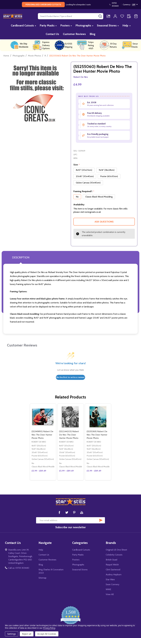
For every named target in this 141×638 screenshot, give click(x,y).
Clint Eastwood (113, 569)
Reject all (26, 633)
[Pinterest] (74, 512)
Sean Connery (112, 584)
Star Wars (110, 579)
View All (110, 594)
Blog (92, 34)
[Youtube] (81, 512)
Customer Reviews (74, 34)
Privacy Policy (49, 628)
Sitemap (42, 577)
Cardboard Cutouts (22, 25)
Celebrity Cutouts (114, 554)
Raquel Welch (112, 564)
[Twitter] (66, 512)
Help (125, 25)
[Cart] (136, 16)
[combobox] (70, 16)
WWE (108, 589)
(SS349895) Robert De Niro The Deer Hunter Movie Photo (42, 434)
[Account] (115, 16)
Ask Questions (104, 221)
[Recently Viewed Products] (129, 16)
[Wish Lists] (122, 16)
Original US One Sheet (116, 549)
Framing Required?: (83, 191)
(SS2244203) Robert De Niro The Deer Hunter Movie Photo (69, 434)
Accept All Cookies (46, 633)
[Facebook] (59, 512)
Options (48, 479)
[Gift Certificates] (108, 16)
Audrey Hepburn (113, 574)
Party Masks (47, 25)
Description (20, 257)
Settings (11, 633)
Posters (65, 25)
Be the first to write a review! (70, 377)
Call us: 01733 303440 (18, 568)
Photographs (83, 25)
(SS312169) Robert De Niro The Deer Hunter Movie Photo (97, 434)
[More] (35, 25)
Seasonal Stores (107, 25)
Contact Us (52, 34)
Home (6, 55)
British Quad (111, 559)
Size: (76, 164)
